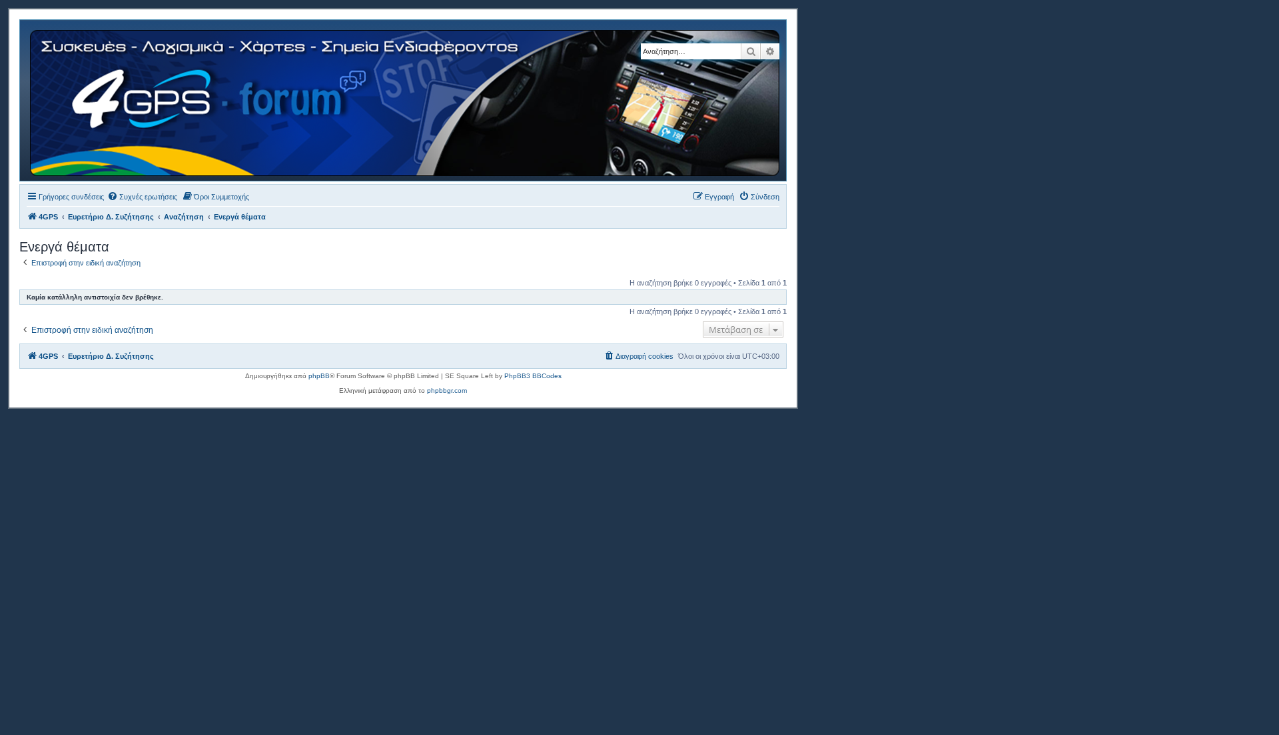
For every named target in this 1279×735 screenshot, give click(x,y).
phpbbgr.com (447, 390)
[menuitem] (142, 197)
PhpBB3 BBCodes (533, 376)
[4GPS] (405, 100)
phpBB (319, 376)
